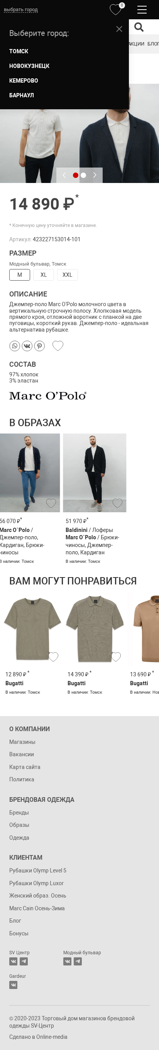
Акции (136, 44)
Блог (15, 921)
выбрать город (21, 9)
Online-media (52, 1037)
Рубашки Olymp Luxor (36, 883)
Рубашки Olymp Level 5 (37, 870)
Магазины (22, 742)
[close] (119, 29)
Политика (21, 779)
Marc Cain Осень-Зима (37, 908)
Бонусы (19, 933)
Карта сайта (25, 767)
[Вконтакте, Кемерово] (13, 985)
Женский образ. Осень (37, 895)
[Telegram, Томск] (24, 961)
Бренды (19, 813)
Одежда (19, 838)
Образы (19, 825)
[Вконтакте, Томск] (13, 961)
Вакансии (21, 754)
